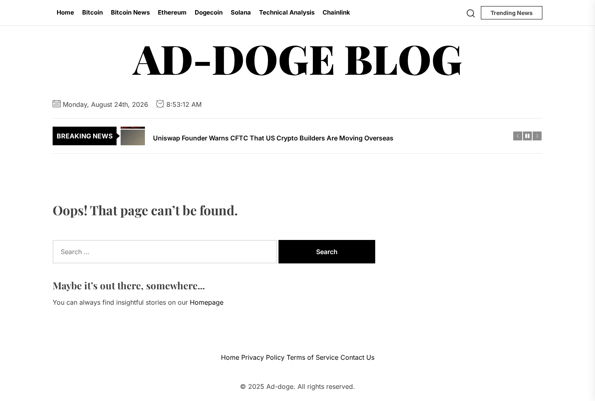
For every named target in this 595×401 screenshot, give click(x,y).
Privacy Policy (263, 357)
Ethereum (172, 12)
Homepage (206, 302)
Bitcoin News (130, 12)
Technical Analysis (286, 12)
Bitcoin (92, 12)
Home (65, 12)
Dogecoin (209, 12)
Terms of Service (312, 357)
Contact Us (357, 357)
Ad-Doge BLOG (297, 58)
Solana (241, 12)
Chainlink (336, 12)
